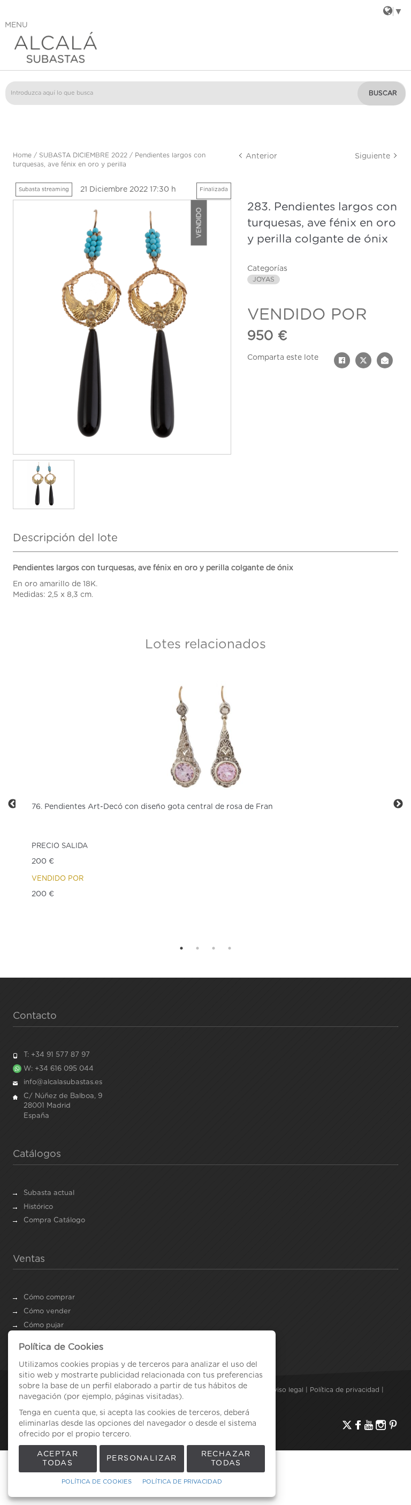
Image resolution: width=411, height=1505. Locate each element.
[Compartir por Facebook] (342, 360)
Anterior (260, 156)
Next (398, 804)
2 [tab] (197, 948)
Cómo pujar (44, 1325)
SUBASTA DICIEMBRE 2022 (83, 155)
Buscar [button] (383, 93)
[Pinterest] (393, 1425)
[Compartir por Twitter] (363, 360)
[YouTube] (369, 1425)
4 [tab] (229, 948)
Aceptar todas (57, 1458)
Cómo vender (47, 1311)
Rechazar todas (226, 1458)
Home (22, 155)
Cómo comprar (49, 1297)
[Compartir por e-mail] (385, 360)
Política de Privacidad (182, 1482)
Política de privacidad (344, 1390)
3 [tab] (213, 948)
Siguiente (373, 156)
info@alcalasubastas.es (63, 1082)
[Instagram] (381, 1425)
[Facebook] (358, 1425)
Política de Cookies (97, 1482)
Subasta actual (49, 1193)
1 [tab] (181, 948)
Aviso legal (286, 1390)
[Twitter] (347, 1425)
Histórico (38, 1207)
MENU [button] (16, 25)
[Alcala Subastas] (205, 47)
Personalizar (141, 1458)
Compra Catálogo (54, 1220)
